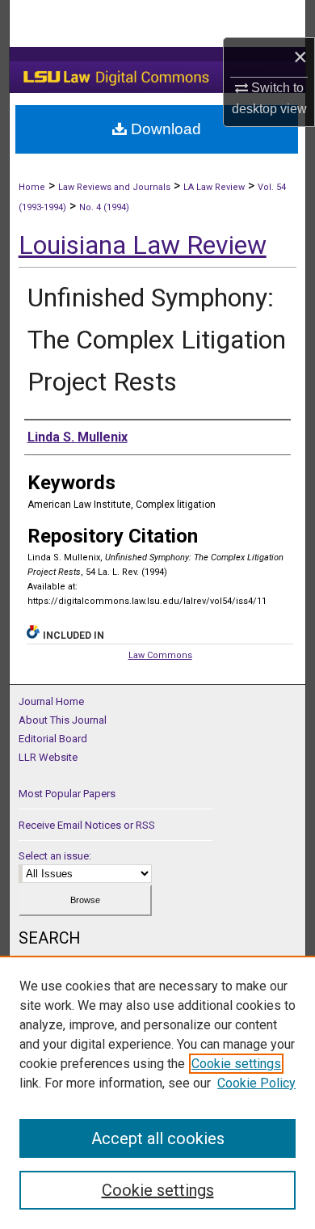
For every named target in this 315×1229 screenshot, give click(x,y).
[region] (157, 1092)
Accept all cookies (158, 1138)
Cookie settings (236, 1063)
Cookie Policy (256, 1083)
